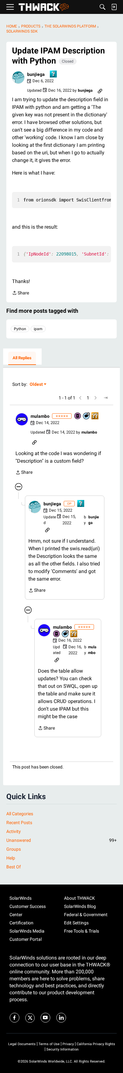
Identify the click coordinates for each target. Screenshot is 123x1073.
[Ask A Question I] (53, 74)
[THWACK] (44, 7)
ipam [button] (38, 329)
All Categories (19, 813)
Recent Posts (19, 822)
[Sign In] (114, 7)
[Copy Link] (100, 90)
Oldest (37, 385)
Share (20, 293)
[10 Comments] (87, 416)
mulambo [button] (40, 416)
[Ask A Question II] (95, 416)
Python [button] (20, 329)
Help (10, 857)
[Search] (102, 7)
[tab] (22, 358)
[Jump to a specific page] (106, 398)
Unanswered (61, 840)
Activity (13, 831)
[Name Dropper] (78, 416)
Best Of (13, 866)
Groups (13, 849)
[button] (18, 77)
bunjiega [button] (36, 74)
